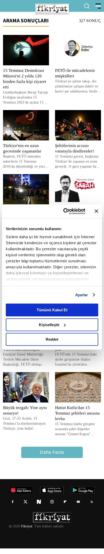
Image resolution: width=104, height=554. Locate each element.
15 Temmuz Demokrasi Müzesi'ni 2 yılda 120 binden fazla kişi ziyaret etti (24, 79)
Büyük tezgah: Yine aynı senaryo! (24, 416)
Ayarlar (81, 295)
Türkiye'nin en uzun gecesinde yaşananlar (23, 148)
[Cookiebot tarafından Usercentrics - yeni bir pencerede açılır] (64, 211)
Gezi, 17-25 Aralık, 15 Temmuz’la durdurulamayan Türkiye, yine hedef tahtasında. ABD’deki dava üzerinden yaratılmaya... (25, 429)
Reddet (52, 339)
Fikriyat (26, 532)
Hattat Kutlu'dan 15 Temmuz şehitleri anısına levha (77, 418)
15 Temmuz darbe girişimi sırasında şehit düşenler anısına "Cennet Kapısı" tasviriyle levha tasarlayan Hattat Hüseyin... (76, 434)
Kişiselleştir (49, 325)
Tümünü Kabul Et (52, 310)
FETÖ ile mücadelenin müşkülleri (75, 73)
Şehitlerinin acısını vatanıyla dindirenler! (75, 148)
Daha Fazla (52, 457)
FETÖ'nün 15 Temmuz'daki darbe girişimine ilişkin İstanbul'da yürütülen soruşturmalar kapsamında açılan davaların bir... (76, 359)
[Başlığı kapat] (96, 211)
